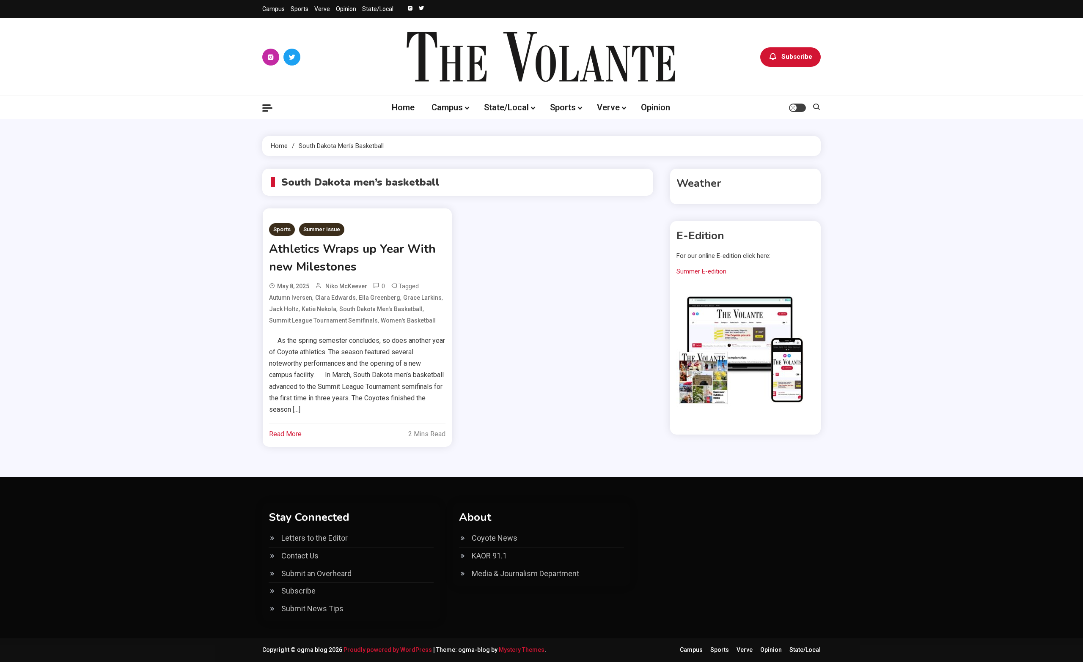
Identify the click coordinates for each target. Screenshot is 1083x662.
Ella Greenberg (379, 297)
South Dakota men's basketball (381, 309)
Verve (322, 8)
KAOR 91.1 (489, 555)
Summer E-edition (701, 271)
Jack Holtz (284, 309)
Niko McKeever (346, 286)
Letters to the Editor (314, 537)
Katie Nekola (319, 309)
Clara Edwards (335, 297)
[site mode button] (797, 108)
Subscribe (796, 56)
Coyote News (494, 537)
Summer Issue (321, 229)
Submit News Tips (312, 608)
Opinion (346, 8)
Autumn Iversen (290, 297)
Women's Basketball (408, 320)
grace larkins (422, 297)
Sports (299, 8)
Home (403, 107)
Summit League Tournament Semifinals (323, 320)
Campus (273, 8)
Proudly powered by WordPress (388, 649)
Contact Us (300, 555)
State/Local (377, 8)
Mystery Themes (521, 649)
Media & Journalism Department (525, 573)
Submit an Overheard (316, 573)
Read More (285, 434)
